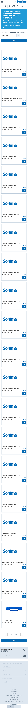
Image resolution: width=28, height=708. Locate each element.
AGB (14, 687)
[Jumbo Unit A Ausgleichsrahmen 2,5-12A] (14, 465)
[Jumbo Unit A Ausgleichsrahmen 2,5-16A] (14, 436)
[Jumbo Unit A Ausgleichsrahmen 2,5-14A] (14, 349)
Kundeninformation (14, 699)
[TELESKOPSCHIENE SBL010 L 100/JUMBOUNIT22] (14, 552)
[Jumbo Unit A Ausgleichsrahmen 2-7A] (14, 204)
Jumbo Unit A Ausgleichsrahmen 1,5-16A (11, 301)
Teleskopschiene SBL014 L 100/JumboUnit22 (12, 69)
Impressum (14, 689)
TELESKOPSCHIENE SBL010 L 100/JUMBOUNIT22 (13, 562)
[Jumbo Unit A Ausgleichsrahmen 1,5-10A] (14, 117)
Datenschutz (14, 691)
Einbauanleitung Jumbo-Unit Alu (9, 533)
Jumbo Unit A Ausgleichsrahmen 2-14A (10, 330)
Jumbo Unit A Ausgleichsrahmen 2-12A (10, 388)
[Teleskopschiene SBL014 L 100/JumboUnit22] (14, 59)
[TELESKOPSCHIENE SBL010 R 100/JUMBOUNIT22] (14, 581)
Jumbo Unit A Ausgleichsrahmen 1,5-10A (11, 127)
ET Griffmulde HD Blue (7, 620)
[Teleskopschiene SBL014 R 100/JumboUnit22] (14, 88)
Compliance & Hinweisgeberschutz (14, 695)
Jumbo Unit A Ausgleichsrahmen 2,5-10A (11, 417)
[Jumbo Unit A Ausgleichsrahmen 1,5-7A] (14, 175)
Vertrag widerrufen (14, 697)
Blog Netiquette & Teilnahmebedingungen (14, 701)
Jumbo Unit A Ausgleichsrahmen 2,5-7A (11, 504)
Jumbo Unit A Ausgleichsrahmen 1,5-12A (11, 156)
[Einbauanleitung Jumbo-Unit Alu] (14, 523)
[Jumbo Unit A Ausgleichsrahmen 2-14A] (14, 320)
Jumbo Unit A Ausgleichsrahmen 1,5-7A (11, 185)
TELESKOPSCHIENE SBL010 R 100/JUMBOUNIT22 (13, 591)
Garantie (14, 693)
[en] (17, 706)
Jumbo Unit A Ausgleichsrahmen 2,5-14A (11, 359)
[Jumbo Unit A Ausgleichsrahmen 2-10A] (14, 262)
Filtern (14, 40)
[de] (10, 706)
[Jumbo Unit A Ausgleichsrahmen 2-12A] (14, 378)
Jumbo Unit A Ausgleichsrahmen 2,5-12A (11, 475)
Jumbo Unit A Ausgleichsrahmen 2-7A (10, 214)
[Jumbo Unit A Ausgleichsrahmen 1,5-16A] (14, 291)
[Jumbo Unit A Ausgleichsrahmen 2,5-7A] (14, 494)
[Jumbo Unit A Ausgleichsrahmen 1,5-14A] (14, 233)
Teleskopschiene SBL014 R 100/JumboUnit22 (12, 98)
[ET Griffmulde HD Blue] (14, 610)
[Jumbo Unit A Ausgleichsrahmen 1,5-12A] (14, 146)
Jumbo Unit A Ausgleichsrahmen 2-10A (10, 272)
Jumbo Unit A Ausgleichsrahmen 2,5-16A (11, 446)
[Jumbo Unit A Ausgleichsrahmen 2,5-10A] (14, 407)
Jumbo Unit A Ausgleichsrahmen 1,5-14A (11, 243)
